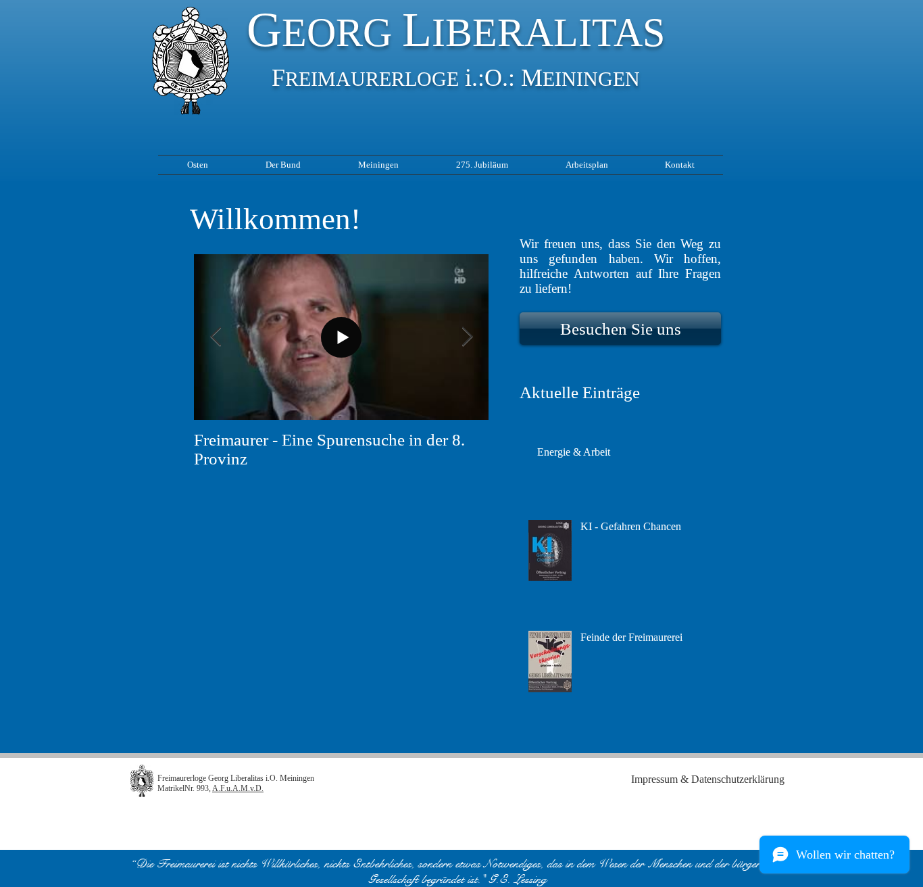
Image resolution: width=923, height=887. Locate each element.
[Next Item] (467, 337)
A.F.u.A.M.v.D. (238, 788)
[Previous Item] (215, 337)
